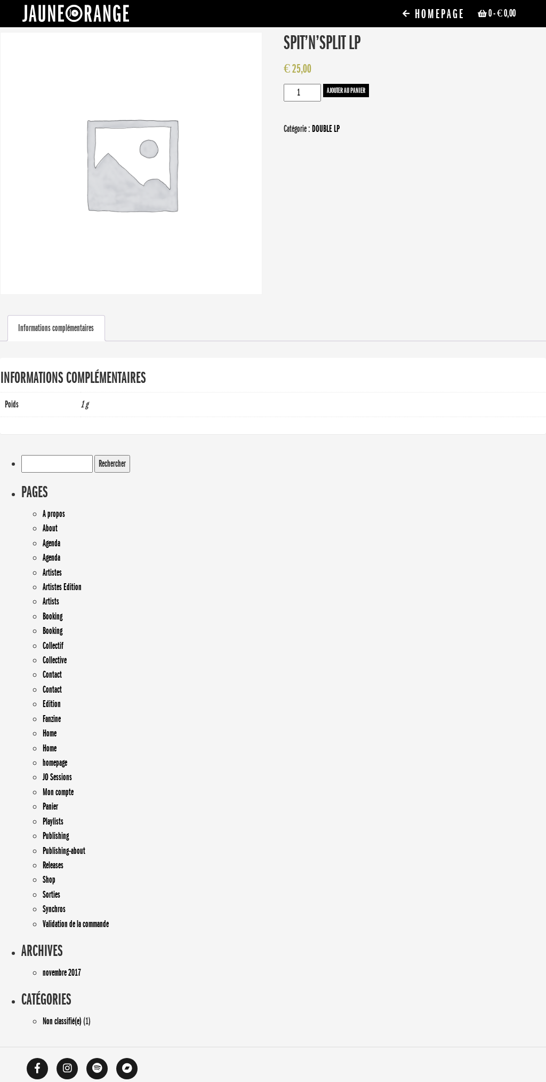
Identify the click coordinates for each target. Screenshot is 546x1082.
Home (50, 733)
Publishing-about (64, 851)
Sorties (51, 894)
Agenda (51, 543)
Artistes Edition (62, 587)
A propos (54, 514)
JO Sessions (57, 777)
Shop (49, 879)
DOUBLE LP (326, 129)
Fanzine (52, 719)
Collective (55, 660)
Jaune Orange (75, 16)
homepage (55, 763)
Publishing (56, 836)
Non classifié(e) (62, 1021)
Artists (51, 601)
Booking (52, 616)
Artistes (52, 572)
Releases (53, 865)
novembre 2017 (62, 972)
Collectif (53, 646)
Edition (52, 704)
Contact (52, 674)
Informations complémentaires (56, 328)
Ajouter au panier (346, 90)
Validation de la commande (76, 924)
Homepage (437, 14)
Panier (50, 806)
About (50, 528)
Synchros (54, 909)
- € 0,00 (502, 13)
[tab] (56, 328)
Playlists (53, 821)
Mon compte (58, 792)
